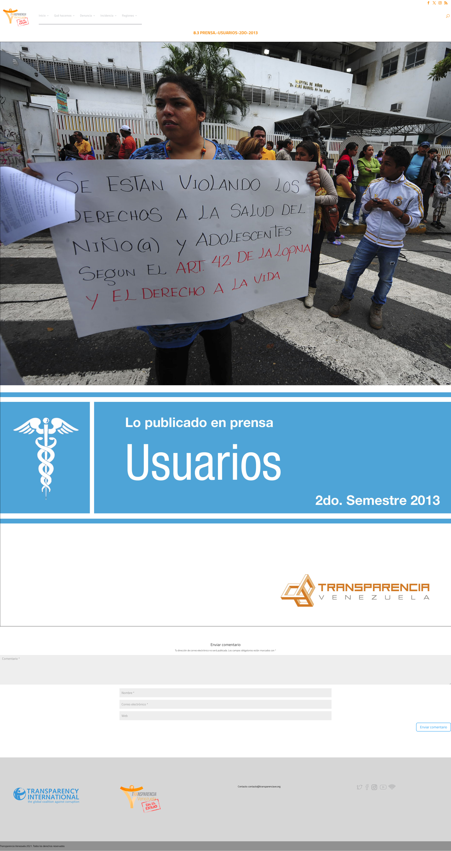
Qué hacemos (63, 16)
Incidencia (106, 16)
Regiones (128, 16)
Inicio (42, 16)
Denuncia (86, 16)
